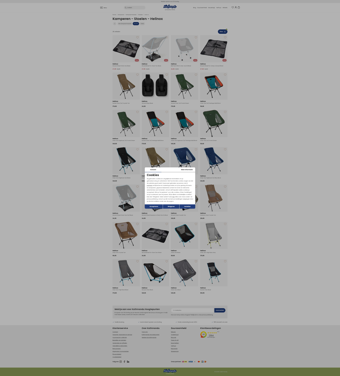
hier (173, 197)
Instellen (187, 206)
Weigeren (171, 206)
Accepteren (154, 206)
